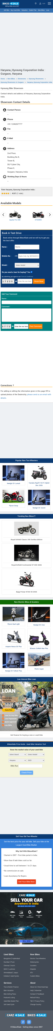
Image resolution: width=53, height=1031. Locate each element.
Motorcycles (34, 962)
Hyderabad (16, 958)
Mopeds (33, 969)
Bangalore (7, 958)
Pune (13, 962)
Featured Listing (9, 997)
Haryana (36, 3)
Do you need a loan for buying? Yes (16, 272)
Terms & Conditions (27, 277)
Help (31, 990)
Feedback (40, 994)
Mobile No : (6, 256)
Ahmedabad (8, 973)
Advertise (38, 990)
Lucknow (12, 969)
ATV (31, 973)
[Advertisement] (26, 40)
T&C (31, 1001)
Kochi (13, 966)
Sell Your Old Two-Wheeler (26, 836)
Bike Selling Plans (10, 994)
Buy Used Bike (15, 10)
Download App (43, 987)
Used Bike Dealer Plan (11, 1001)
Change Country (35, 1004)
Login (43, 3)
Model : (5, 265)
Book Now (38, 281)
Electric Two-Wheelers (38, 958)
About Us (33, 987)
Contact (33, 994)
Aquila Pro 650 (14, 220)
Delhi (5, 969)
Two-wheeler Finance (11, 987)
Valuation (24, 10)
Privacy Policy (39, 1001)
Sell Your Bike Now (26, 881)
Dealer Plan (32, 10)
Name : (5, 247)
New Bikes (41, 10)
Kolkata (6, 976)
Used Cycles (14, 976)
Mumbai (6, 962)
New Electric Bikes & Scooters (26, 602)
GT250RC (38, 220)
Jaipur (16, 973)
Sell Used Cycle (9, 1004)
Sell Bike (6, 10)
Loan (47, 10)
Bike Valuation (9, 990)
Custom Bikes (35, 976)
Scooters (33, 966)
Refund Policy (35, 997)
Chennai (6, 966)
